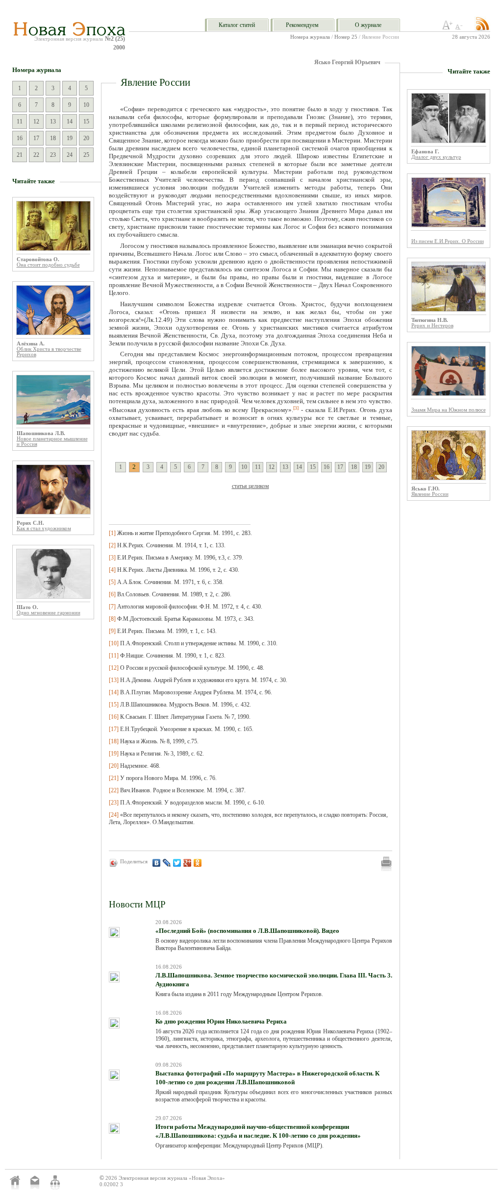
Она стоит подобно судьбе (48, 265)
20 (86, 138)
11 (20, 121)
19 (70, 138)
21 (20, 154)
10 (86, 104)
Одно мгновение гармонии (48, 612)
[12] (114, 667)
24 (70, 154)
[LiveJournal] (167, 862)
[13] (114, 680)
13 (53, 121)
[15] (114, 704)
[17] (114, 729)
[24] (114, 814)
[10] (114, 643)
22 (36, 154)
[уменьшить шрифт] (460, 27)
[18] (114, 741)
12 (36, 121)
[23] (114, 802)
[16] (114, 716)
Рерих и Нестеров (432, 325)
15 (86, 121)
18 (53, 138)
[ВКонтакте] (156, 862)
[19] (114, 753)
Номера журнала (310, 37)
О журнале (368, 25)
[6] (112, 594)
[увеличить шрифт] (447, 27)
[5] (112, 582)
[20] (114, 765)
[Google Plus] (187, 862)
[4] (112, 569)
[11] (114, 655)
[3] (112, 557)
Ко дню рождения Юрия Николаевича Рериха (221, 1021)
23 (53, 154)
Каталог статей (237, 25)
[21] (114, 778)
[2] (112, 545)
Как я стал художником (44, 528)
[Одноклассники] (198, 862)
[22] (114, 790)
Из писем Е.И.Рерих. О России (447, 241)
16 (20, 138)
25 (86, 154)
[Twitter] (177, 862)
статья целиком (250, 486)
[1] (112, 533)
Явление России (430, 494)
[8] (112, 618)
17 (36, 138)
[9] (112, 631)
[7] (112, 606)
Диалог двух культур (436, 157)
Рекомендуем (302, 25)
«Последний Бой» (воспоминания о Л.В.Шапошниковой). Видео (247, 930)
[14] (114, 692)
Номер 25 (345, 37)
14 (70, 121)
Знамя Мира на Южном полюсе (448, 410)
